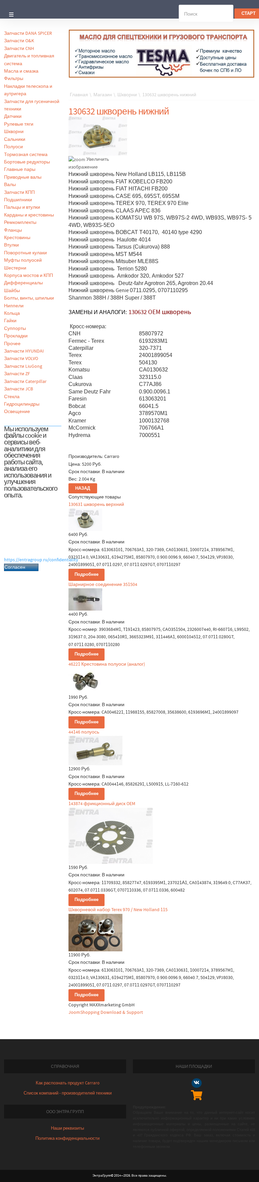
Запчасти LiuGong (23, 366)
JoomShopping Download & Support (105, 1012)
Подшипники (18, 200)
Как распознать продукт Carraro (67, 1083)
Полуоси (13, 147)
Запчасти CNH (19, 48)
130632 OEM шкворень (159, 312)
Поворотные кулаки (25, 253)
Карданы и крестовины (29, 215)
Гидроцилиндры (21, 404)
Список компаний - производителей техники (68, 1093)
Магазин (102, 95)
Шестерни (15, 268)
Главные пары (19, 169)
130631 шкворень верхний (96, 504)
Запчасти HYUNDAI (24, 351)
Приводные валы (22, 177)
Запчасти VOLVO (21, 358)
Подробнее (86, 574)
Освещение (17, 411)
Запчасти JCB (18, 389)
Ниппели (14, 306)
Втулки (11, 245)
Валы (10, 184)
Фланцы (13, 230)
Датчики (13, 116)
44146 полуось (83, 732)
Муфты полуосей (23, 260)
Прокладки (16, 336)
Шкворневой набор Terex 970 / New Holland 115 (118, 910)
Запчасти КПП (19, 192)
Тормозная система (26, 154)
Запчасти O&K (19, 41)
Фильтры (13, 78)
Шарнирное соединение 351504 (102, 584)
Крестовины (17, 237)
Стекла (12, 397)
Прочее (12, 343)
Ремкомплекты (20, 222)
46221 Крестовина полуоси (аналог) (106, 664)
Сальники (14, 139)
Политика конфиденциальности (67, 1138)
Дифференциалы (23, 283)
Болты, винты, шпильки (29, 298)
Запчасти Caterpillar (25, 381)
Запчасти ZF (17, 374)
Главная (79, 95)
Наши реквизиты (67, 1128)
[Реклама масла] (161, 53)
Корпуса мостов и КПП (28, 275)
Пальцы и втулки (22, 207)
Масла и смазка (21, 71)
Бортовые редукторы (27, 162)
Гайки (10, 321)
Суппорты (15, 328)
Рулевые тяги (18, 124)
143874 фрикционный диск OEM (101, 803)
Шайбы (12, 290)
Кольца (12, 313)
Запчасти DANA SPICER (28, 33)
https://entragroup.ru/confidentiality (41, 560)
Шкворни (14, 131)
